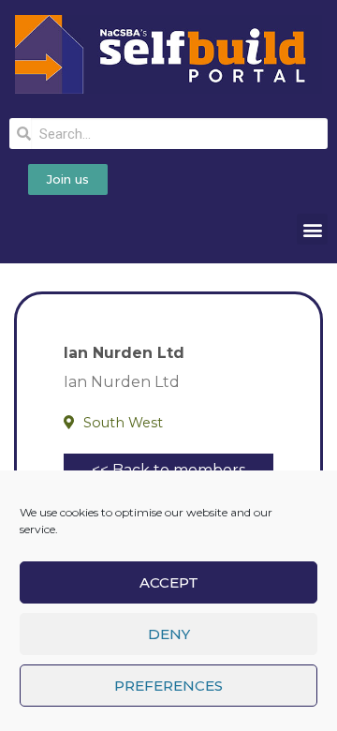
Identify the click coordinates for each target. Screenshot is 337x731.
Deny (169, 634)
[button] (312, 229)
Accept (168, 582)
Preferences (168, 685)
